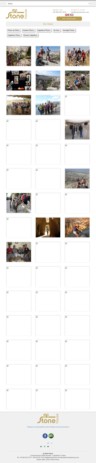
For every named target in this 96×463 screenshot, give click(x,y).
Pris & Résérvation (69, 19)
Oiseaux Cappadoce (30, 35)
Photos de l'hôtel (13, 30)
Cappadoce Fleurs (14, 35)
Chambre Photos (28, 30)
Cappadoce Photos (43, 30)
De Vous (56, 30)
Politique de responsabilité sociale (38, 427)
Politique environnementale (59, 427)
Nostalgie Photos (68, 30)
